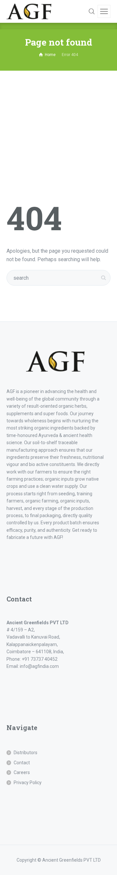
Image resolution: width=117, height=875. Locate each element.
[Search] (92, 11)
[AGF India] (28, 11)
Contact (22, 762)
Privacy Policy (28, 782)
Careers (22, 772)
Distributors (25, 752)
